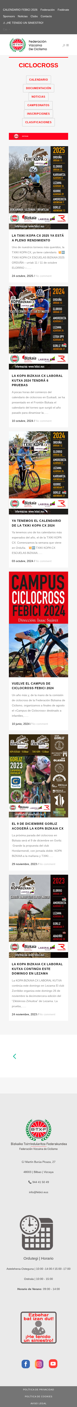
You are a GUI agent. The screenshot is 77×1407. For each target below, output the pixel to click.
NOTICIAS (38, 96)
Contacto (46, 16)
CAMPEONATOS (38, 105)
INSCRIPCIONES (38, 113)
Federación (47, 9)
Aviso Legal (39, 1403)
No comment (44, 275)
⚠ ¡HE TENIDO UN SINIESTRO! (23, 22)
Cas (5, 29)
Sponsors (9, 16)
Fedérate (63, 9)
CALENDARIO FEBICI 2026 (20, 9)
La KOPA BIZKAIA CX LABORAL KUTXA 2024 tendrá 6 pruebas (37, 380)
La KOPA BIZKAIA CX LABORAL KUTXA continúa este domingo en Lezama (37, 968)
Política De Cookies (38, 1396)
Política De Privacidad (38, 1389)
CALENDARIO (38, 79)
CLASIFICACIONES (38, 122)
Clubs (34, 16)
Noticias (23, 16)
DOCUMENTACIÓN (38, 88)
